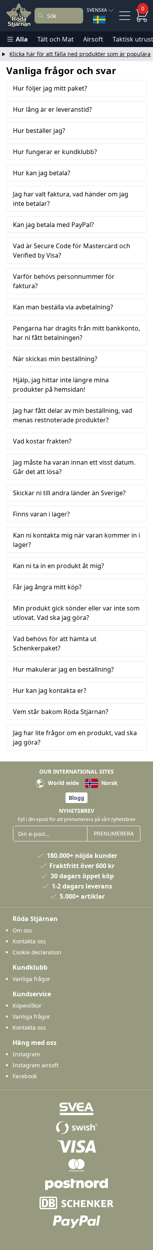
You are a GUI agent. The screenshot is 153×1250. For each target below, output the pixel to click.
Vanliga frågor (31, 979)
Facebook (25, 1076)
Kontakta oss (29, 941)
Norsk (109, 783)
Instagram (26, 1054)
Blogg (76, 797)
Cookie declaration (37, 952)
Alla (22, 39)
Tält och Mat (55, 39)
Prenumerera (114, 833)
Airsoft (93, 39)
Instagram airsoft (35, 1065)
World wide (62, 783)
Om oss (22, 930)
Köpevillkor (27, 1005)
